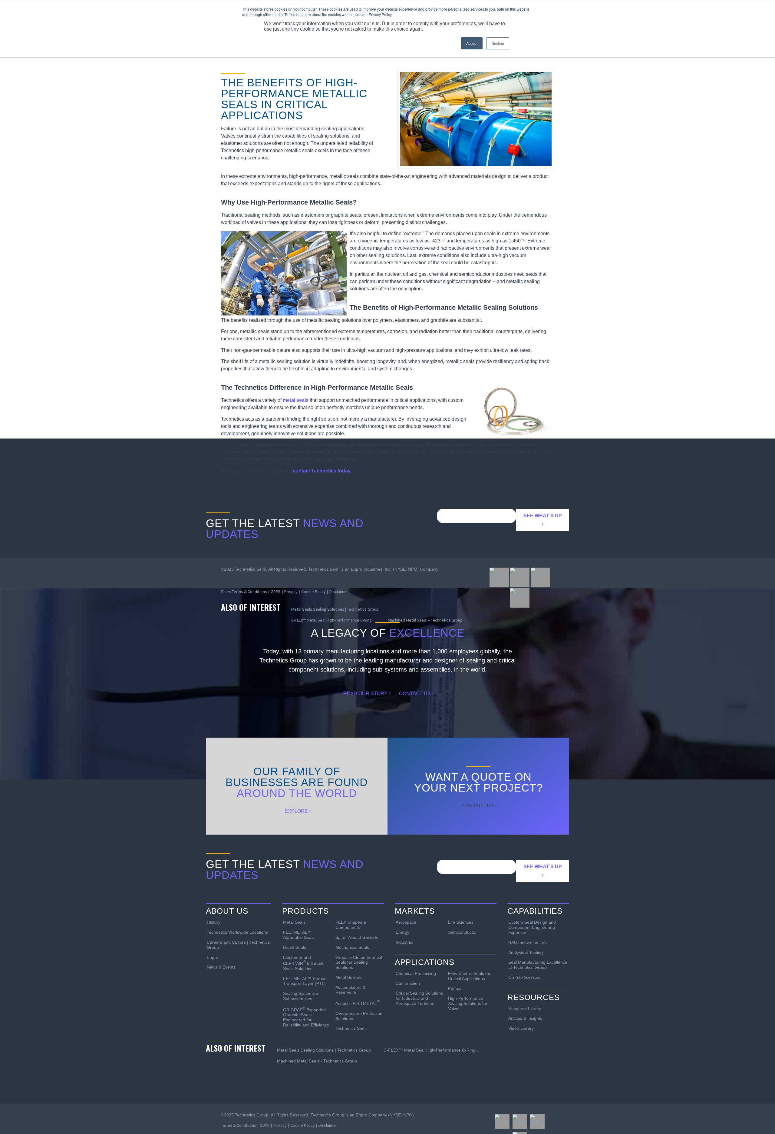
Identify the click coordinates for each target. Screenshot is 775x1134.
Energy (402, 932)
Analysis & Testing (525, 952)
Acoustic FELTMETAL (358, 1003)
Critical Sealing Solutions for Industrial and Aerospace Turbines (419, 998)
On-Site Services (524, 977)
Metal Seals (294, 922)
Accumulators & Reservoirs (350, 990)
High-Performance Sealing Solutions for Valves (467, 1003)
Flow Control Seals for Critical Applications (469, 976)
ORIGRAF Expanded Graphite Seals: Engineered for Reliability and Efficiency (306, 1016)
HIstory (213, 922)
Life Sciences (460, 922)
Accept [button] (471, 43)
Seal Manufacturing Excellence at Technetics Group (537, 965)
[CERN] (475, 119)
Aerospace (406, 922)
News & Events (221, 967)
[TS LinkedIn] (540, 577)
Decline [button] (497, 43)
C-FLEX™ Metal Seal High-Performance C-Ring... (431, 1050)
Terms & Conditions (238, 1125)
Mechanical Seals (352, 947)
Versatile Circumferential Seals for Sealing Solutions (358, 962)
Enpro (212, 957)
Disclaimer (327, 1125)
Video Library (521, 1028)
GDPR (265, 1125)
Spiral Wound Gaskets (356, 937)
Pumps (454, 988)
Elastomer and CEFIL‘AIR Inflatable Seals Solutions (304, 963)
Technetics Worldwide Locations (237, 932)
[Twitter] (520, 1121)
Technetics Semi (351, 1028)
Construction (408, 983)
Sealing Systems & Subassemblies (301, 996)
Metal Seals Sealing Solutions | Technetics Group (324, 1050)
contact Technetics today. (322, 470)
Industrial (404, 942)
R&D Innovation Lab (527, 942)
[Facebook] (502, 1121)
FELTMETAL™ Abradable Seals (299, 935)
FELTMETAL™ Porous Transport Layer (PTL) (304, 981)
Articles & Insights (525, 1018)
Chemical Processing (416, 973)
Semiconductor (462, 932)
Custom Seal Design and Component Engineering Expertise (532, 927)
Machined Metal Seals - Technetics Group (317, 1061)
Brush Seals (294, 947)
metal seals (295, 400)
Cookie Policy (302, 1125)
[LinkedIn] (537, 1121)
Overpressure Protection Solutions (358, 1016)
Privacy (280, 1125)
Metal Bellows (348, 977)
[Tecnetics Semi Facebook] (499, 577)
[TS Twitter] (519, 577)
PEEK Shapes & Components (350, 925)
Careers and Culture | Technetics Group (238, 945)
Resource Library (524, 1008)
